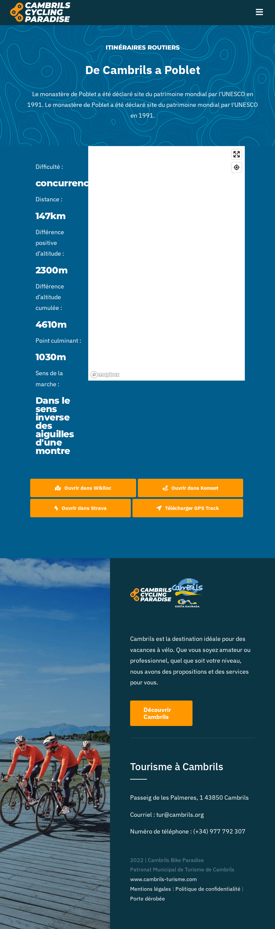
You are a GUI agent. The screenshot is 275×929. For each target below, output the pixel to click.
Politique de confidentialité (207, 888)
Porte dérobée (147, 898)
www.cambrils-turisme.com (163, 879)
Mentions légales (150, 888)
